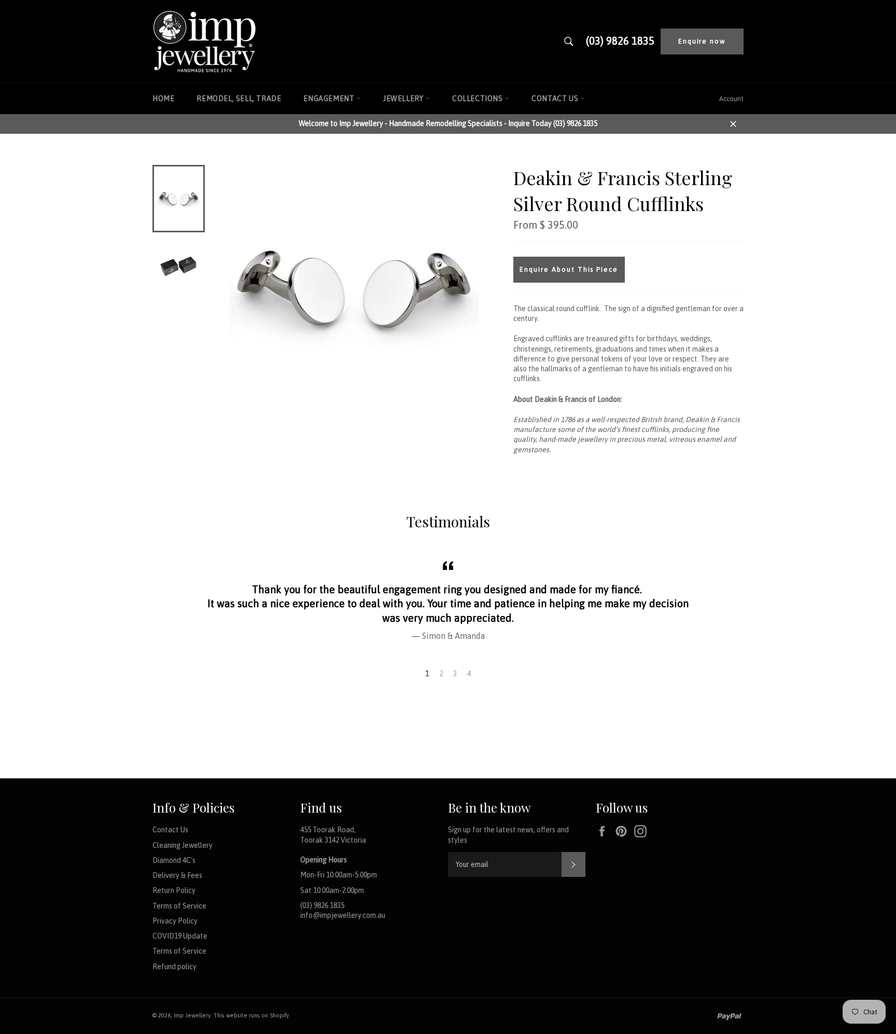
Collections (478, 98)
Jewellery (404, 98)
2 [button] (441, 673)
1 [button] (427, 673)
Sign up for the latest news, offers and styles (508, 835)
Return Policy (173, 890)
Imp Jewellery (192, 1015)
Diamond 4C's (173, 860)
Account (731, 99)
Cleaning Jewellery (182, 845)
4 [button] (469, 673)
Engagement (329, 98)
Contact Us (555, 98)
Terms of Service (179, 906)
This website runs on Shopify (251, 1015)
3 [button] (455, 673)
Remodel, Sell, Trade (239, 98)
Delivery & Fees (177, 875)
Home (163, 98)
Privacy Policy (175, 921)
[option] (448, 599)
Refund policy (174, 966)
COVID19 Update (179, 936)
